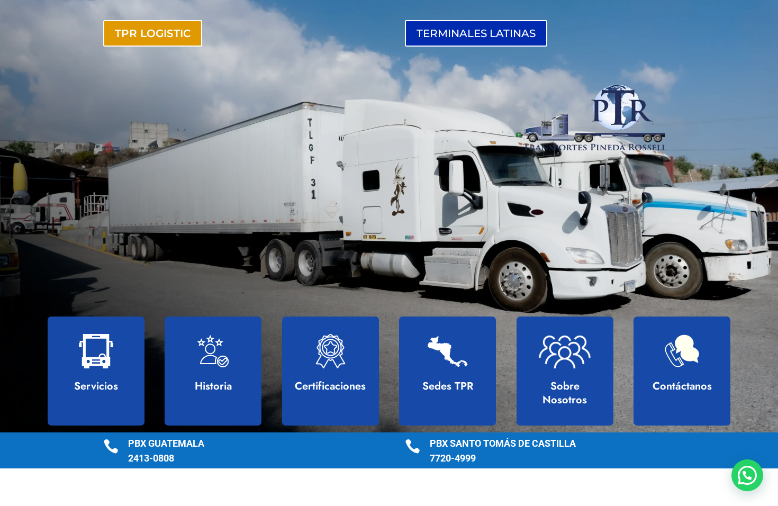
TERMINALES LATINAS (476, 33)
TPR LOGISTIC (153, 33)
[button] (747, 475)
